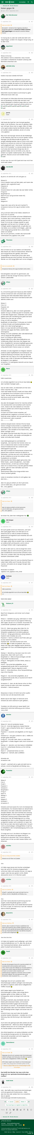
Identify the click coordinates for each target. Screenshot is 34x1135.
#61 (32, 21)
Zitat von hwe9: (6, 1052)
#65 (32, 173)
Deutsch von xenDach (9, 1129)
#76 (32, 886)
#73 (32, 721)
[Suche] (32, 2)
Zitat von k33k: (6, 25)
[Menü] (2, 2)
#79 (32, 1049)
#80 (32, 1087)
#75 (32, 852)
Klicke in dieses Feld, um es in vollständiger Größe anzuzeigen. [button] (17, 1066)
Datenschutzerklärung (7, 1125)
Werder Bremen (6, 1121)
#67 (32, 288)
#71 (32, 582)
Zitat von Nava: (6, 501)
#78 (32, 958)
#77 (32, 919)
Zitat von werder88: (7, 266)
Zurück (11, 1101)
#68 (32, 375)
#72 (32, 610)
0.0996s (26, 1132)
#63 (32, 72)
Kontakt (3, 1123)
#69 (32, 497)
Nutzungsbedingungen (13, 1123)
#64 (32, 119)
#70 (32, 526)
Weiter (23, 1101)
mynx (3, 11)
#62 (32, 53)
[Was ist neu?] (28, 2)
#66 (32, 246)
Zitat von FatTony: (7, 923)
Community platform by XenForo (15, 1128)
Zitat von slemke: (6, 889)
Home (20, 1125)
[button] (32, 1133)
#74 (32, 777)
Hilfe (16, 1125)
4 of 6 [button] (17, 1101)
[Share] (29, 22)
